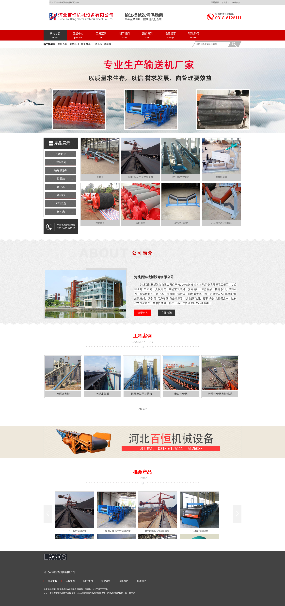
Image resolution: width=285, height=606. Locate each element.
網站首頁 (55, 35)
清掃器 (61, 195)
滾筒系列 (61, 162)
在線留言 (236, 2)
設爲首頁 (215, 2)
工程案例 (101, 33)
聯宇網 (132, 593)
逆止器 (61, 187)
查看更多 (143, 312)
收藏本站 (226, 2)
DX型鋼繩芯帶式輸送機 (157, 531)
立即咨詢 (166, 312)
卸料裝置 (61, 203)
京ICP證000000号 (100, 589)
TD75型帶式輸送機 (198, 531)
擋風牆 (61, 178)
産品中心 (78, 33)
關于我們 (124, 33)
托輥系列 (61, 153)
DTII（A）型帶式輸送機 (74, 531)
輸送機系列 (60, 170)
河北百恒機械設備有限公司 (154, 277)
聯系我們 (193, 33)
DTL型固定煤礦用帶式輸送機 (116, 531)
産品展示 (62, 143)
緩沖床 (61, 211)
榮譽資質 (147, 33)
